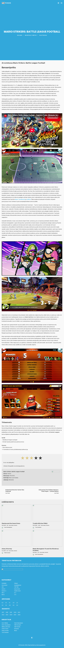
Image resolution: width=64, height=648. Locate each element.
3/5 (7, 525)
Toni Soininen (5, 632)
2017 (3, 612)
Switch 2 (4, 591)
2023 (7, 615)
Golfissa (29, 199)
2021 (19, 612)
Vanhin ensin (17, 591)
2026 (19, 615)
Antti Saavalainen (6, 625)
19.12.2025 (35, 525)
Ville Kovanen (17, 625)
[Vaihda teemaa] (58, 3)
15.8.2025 (35, 552)
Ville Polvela (43, 35)
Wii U (3, 593)
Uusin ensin (17, 589)
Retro (3, 595)
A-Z (15, 593)
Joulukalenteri (17, 585)
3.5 (6, 605)
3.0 (2, 605)
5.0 (17, 605)
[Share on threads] (28, 496)
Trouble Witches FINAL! (40, 523)
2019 (11, 612)
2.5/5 (39, 525)
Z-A (15, 595)
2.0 (13, 603)
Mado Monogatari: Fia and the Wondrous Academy (46, 550)
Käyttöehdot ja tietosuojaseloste (36, 645)
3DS (3, 587)
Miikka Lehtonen (6, 627)
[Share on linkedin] (32, 496)
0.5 (2, 603)
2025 (15, 615)
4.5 (13, 605)
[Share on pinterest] (30, 496)
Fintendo (16, 629)
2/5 (38, 552)
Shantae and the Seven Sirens (11, 523)
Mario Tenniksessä (20, 199)
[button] (61, 3)
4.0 (10, 605)
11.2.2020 (4, 551)
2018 (7, 612)
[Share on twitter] (26, 496)
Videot (16, 583)
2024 (11, 615)
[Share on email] (40, 496)
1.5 (9, 603)
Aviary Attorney (7, 549)
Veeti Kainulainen (18, 623)
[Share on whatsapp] (34, 496)
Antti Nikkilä (5, 623)
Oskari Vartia (5, 629)
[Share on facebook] (24, 496)
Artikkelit (4, 583)
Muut (15, 631)
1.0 (6, 603)
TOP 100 (16, 587)
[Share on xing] (38, 496)
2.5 (17, 603)
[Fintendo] (6, 3)
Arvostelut (28, 35)
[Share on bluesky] (36, 496)
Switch (34, 35)
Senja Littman (5, 631)
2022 (3, 615)
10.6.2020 (4, 525)
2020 (15, 612)
